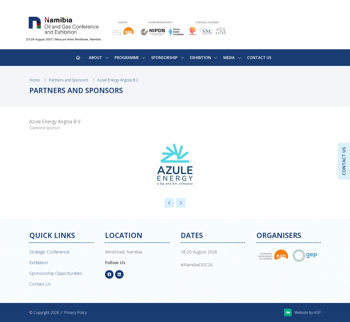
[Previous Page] (169, 203)
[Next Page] (180, 203)
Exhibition (38, 262)
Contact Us (259, 57)
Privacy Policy (75, 312)
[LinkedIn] (119, 274)
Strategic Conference (49, 252)
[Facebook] (109, 274)
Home (34, 80)
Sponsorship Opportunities (55, 273)
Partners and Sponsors (68, 80)
